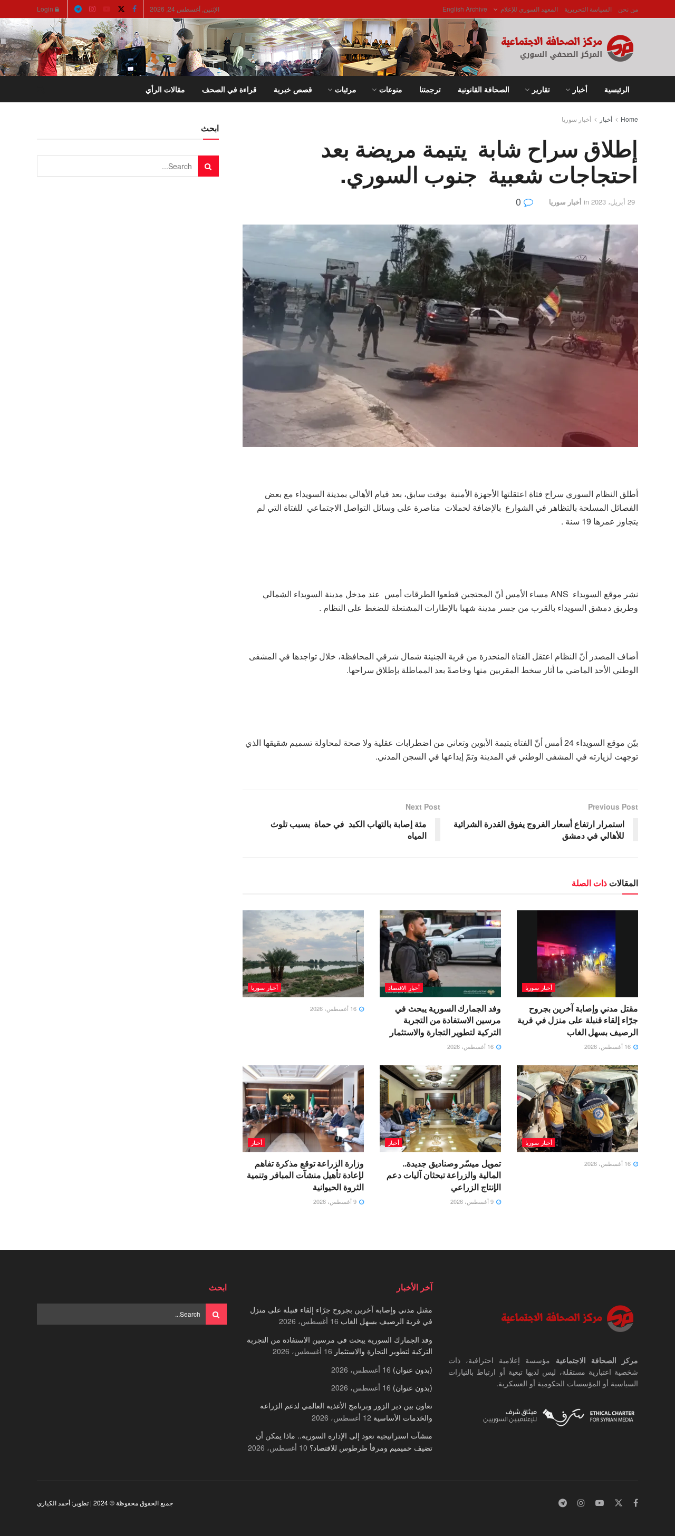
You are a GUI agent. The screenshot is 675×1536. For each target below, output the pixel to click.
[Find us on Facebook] (134, 9)
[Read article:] (303, 953)
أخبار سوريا (576, 118)
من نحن (628, 8)
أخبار (580, 89)
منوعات (390, 89)
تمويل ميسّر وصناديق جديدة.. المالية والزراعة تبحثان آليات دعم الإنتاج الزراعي (444, 1175)
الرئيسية (617, 89)
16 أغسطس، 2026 (608, 1046)
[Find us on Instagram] (92, 9)
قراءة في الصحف (229, 89)
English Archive (464, 8)
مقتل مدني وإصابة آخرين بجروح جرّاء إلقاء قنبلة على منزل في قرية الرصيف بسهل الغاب (577, 1020)
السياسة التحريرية (588, 8)
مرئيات (345, 89)
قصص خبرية (293, 89)
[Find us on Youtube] (106, 9)
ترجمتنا (430, 89)
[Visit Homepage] (569, 47)
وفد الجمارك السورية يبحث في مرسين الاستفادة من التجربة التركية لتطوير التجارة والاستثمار (445, 1020)
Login (46, 8)
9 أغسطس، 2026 (472, 1201)
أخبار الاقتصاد (404, 987)
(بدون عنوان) (412, 1369)
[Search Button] (41, 89)
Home (629, 118)
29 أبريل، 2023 (613, 202)
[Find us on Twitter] (121, 9)
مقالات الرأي (165, 89)
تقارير (541, 89)
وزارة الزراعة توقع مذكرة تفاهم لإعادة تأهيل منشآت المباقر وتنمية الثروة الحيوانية (305, 1175)
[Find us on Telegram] (78, 9)
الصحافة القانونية (483, 89)
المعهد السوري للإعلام (529, 8)
